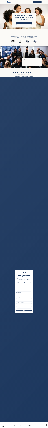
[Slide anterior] (21, 68)
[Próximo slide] (27, 68)
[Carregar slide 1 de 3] (22, 68)
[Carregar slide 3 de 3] (25, 68)
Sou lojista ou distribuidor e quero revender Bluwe (24, 23)
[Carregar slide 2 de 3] (24, 68)
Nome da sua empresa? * (19, 292)
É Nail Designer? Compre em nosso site (24, 25)
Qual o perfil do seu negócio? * (20, 295)
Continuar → (24, 310)
